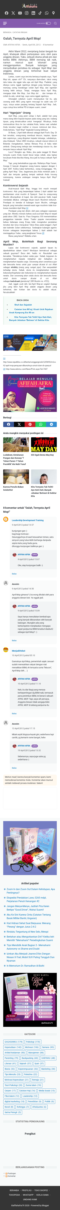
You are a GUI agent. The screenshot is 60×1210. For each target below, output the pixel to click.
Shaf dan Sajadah (23, 305)
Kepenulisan (13, 1047)
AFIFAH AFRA (24, 554)
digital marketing (14, 1101)
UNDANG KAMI (30, 1199)
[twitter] (13, 13)
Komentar (11, 1176)
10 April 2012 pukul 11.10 (29, 684)
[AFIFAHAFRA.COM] (30, 5)
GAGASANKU (14, 1042)
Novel (9, 1107)
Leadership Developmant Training (28, 520)
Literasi (10, 1063)
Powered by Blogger (40, 1205)
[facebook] (7, 13)
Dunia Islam (33, 1085)
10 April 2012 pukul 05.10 (23, 655)
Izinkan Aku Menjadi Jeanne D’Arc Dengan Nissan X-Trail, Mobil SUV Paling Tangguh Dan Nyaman (30, 957)
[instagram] (27, 13)
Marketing (48, 1069)
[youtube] (20, 13)
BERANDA (14, 1190)
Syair (39, 1063)
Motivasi (32, 1047)
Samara (48, 1047)
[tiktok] (40, 13)
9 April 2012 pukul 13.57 (23, 525)
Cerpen (10, 1090)
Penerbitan (34, 1101)
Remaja (38, 1080)
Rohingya (23, 1107)
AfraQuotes (39, 1107)
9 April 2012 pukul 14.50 (23, 588)
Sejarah (25, 1063)
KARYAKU (48, 1058)
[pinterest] (30, 424)
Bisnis (10, 1069)
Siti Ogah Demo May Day (42, 455)
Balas (14, 574)
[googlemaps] (53, 13)
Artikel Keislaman (15, 1052)
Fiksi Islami (12, 1096)
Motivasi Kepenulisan (17, 1080)
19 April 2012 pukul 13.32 (29, 750)
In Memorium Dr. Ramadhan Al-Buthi (25, 965)
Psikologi (33, 1042)
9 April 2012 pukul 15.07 (29, 559)
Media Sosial (47, 1090)
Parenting (11, 1058)
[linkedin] (33, 13)
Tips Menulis (13, 1074)
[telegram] (51, 424)
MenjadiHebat (18, 651)
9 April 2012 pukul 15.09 (29, 610)
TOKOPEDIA (14, 1195)
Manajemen (36, 1052)
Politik (49, 1101)
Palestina (30, 1074)
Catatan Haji (27, 1090)
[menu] (6, 23)
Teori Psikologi (13, 1085)
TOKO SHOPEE (41, 1190)
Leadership (30, 1096)
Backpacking (30, 1058)
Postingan (11, 1173)
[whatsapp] (47, 13)
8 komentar (48, 45)
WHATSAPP (28, 1195)
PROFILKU (26, 1190)
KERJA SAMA (42, 1195)
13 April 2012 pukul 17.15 (23, 728)
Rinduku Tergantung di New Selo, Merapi (27, 931)
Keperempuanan (28, 1069)
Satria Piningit (13, 1112)
